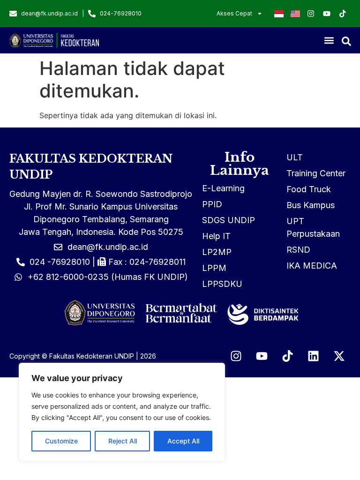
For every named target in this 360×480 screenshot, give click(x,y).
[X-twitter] (339, 356)
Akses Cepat (234, 13)
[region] (122, 412)
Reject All (122, 441)
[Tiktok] (287, 356)
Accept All (183, 441)
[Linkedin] (313, 356)
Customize (61, 441)
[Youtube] (261, 356)
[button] (329, 40)
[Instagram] (236, 356)
